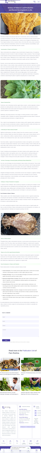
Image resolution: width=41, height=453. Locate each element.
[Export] (36, 451)
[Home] (20, 451)
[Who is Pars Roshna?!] (31, 442)
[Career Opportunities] (24, 442)
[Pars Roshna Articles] (37, 442)
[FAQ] (17, 442)
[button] (39, 1)
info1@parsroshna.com (30, 426)
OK (28, 448)
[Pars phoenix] (3, 442)
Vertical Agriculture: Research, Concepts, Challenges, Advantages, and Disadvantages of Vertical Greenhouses (9, 394)
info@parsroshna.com (25, 426)
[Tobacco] (12, 451)
